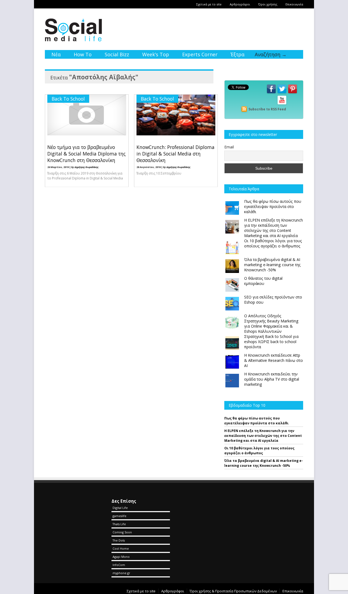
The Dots (119, 540)
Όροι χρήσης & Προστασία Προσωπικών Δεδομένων (233, 591)
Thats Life (119, 524)
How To (83, 54)
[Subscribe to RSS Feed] (244, 109)
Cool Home (121, 548)
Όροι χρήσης (267, 4)
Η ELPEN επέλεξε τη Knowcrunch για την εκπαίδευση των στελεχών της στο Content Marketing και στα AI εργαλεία (263, 435)
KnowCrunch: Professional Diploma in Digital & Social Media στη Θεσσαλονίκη (175, 153)
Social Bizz (117, 54)
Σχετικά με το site (209, 4)
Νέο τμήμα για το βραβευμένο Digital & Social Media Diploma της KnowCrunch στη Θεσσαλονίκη (86, 153)
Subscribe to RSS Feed (267, 109)
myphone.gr (121, 573)
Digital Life (120, 508)
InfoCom (119, 565)
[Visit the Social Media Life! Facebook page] (271, 93)
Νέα (56, 54)
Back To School (68, 98)
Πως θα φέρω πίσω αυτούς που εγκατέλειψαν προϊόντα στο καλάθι (256, 420)
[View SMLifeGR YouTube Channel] (282, 104)
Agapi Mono (121, 557)
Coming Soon (122, 532)
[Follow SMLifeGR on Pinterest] (292, 93)
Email (229, 147)
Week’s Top (155, 54)
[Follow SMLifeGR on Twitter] (282, 93)
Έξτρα (237, 54)
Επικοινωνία (294, 4)
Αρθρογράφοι (240, 4)
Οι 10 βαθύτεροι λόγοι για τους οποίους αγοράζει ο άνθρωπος (259, 450)
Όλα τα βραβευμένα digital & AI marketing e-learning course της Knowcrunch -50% (263, 463)
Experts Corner (199, 54)
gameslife (119, 516)
